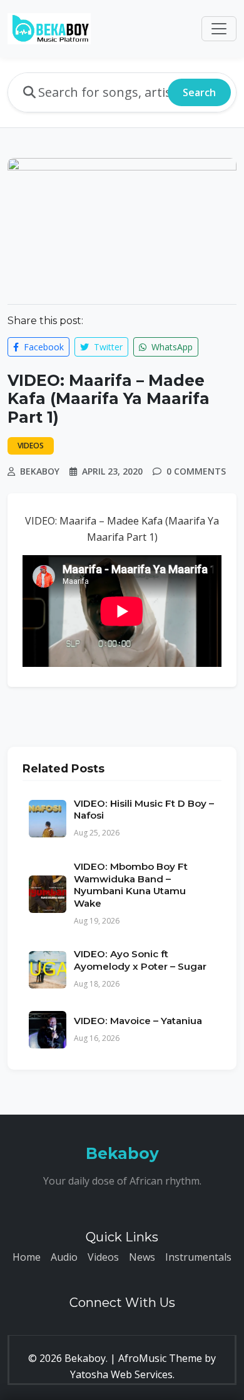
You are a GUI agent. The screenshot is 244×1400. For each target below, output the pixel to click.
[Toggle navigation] (218, 28)
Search (199, 92)
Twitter (107, 347)
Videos (103, 1257)
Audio (64, 1257)
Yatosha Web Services (121, 1374)
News (142, 1257)
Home (27, 1257)
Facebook (42, 347)
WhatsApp (171, 347)
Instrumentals (198, 1257)
